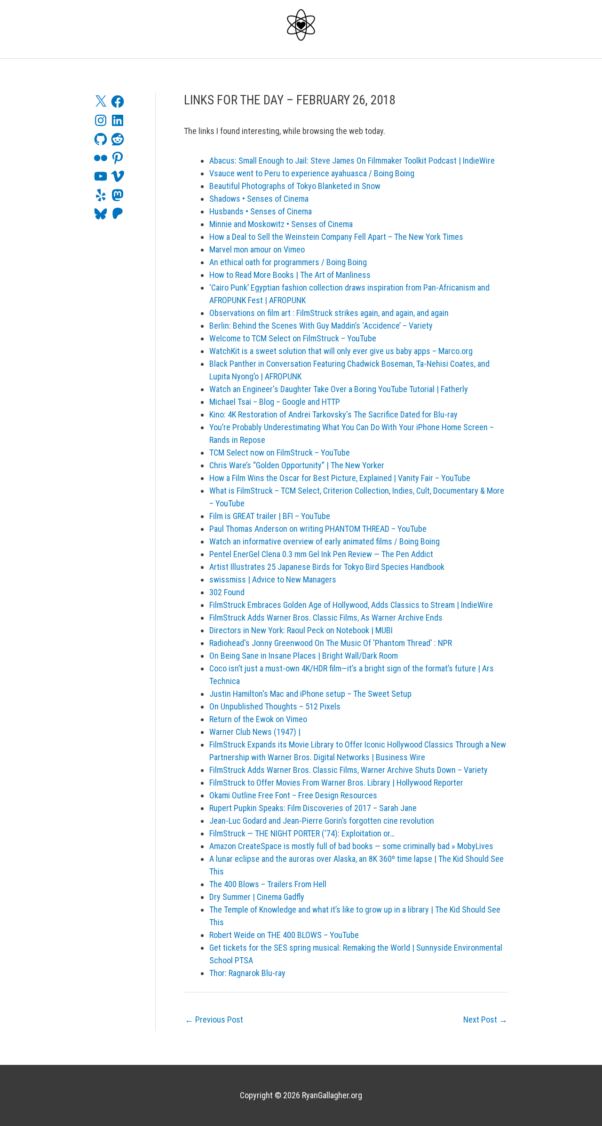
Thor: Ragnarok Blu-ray (247, 973)
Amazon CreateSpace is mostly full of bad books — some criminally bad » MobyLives (351, 846)
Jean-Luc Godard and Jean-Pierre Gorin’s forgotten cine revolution (321, 821)
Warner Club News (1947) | (255, 732)
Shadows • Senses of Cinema (259, 199)
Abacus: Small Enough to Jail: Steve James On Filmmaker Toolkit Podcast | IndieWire (352, 160)
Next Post (485, 1019)
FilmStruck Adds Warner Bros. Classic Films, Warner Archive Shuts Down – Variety (348, 770)
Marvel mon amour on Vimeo (257, 249)
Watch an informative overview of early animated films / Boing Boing (324, 541)
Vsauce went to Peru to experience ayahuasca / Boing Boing (311, 173)
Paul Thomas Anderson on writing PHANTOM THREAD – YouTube (318, 529)
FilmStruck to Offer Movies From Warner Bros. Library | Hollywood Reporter (336, 782)
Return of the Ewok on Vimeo (258, 719)
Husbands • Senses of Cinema (260, 211)
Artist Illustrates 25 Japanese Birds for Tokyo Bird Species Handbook (326, 567)
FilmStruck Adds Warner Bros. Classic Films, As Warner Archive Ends (326, 617)
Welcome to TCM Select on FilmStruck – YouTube (292, 338)
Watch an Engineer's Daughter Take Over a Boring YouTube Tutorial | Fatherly (338, 389)
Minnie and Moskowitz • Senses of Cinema (281, 224)
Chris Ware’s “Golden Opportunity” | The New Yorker (296, 465)
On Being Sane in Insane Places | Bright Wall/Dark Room (303, 656)
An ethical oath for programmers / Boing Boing (288, 262)
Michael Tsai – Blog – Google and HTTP (274, 402)
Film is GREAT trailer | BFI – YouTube (269, 516)
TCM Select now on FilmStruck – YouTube (279, 452)
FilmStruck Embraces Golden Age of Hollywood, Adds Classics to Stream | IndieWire (351, 605)
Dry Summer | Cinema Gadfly (256, 897)
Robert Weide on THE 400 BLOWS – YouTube (284, 935)
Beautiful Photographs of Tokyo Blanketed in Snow (294, 186)
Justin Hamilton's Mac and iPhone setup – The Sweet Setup (310, 694)
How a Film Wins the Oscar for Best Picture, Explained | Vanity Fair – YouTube (339, 478)
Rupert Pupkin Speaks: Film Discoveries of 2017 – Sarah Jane (313, 808)
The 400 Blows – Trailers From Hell (267, 884)
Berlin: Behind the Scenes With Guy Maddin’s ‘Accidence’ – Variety (321, 326)
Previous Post (214, 1019)
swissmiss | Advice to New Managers (272, 579)
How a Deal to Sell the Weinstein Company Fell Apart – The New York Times (336, 237)
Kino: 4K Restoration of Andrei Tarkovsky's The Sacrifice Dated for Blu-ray (333, 414)
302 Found (227, 592)
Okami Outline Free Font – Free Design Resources (293, 795)
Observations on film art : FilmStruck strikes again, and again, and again (329, 313)
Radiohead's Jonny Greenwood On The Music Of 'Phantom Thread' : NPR (330, 643)
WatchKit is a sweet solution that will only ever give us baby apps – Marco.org (341, 351)
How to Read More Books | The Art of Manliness (290, 275)
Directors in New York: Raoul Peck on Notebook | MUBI (301, 630)
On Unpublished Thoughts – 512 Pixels (275, 706)
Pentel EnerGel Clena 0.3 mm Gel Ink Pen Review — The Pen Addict (321, 554)
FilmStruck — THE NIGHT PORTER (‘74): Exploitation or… (302, 833)
